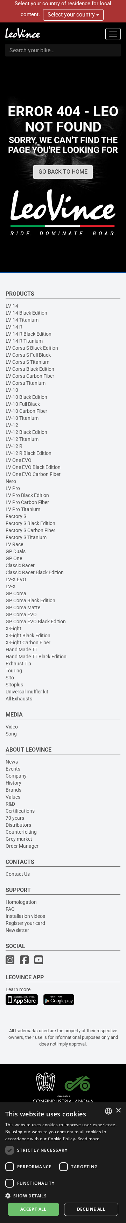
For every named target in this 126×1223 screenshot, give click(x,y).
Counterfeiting (21, 832)
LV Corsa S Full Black (28, 355)
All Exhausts (19, 698)
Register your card (25, 923)
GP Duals (16, 551)
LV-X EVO (16, 579)
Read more (88, 1139)
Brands (13, 790)
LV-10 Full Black (23, 404)
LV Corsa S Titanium (27, 362)
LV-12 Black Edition (26, 432)
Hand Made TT (21, 649)
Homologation (21, 902)
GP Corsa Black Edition (30, 600)
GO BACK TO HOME (63, 171)
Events (13, 769)
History (13, 783)
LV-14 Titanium (22, 320)
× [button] (118, 1110)
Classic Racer (20, 565)
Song (11, 734)
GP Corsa (16, 593)
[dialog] (63, 1162)
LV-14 (12, 306)
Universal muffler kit (27, 691)
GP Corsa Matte (23, 607)
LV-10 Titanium (22, 418)
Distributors (18, 825)
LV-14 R (14, 327)
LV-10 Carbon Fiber (26, 411)
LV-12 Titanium (22, 439)
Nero (11, 481)
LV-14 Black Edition (26, 313)
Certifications (20, 811)
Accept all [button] (33, 1209)
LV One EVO (18, 460)
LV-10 (12, 390)
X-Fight (13, 628)
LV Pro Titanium (23, 509)
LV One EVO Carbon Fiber (33, 474)
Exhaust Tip (18, 663)
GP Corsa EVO (21, 614)
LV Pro (13, 488)
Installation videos (25, 916)
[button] (63, 1195)
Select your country (72, 14)
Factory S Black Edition (30, 523)
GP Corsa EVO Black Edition (36, 621)
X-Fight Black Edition (28, 635)
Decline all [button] (91, 1209)
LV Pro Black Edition (27, 495)
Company (16, 776)
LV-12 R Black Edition (28, 453)
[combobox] (108, 1111)
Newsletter (17, 930)
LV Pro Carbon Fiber (27, 502)
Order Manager (22, 846)
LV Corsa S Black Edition (32, 348)
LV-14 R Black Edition (28, 334)
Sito (10, 677)
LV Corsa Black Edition (30, 369)
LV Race (14, 544)
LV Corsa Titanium (26, 383)
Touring (14, 670)
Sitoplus (14, 684)
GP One (14, 558)
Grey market (19, 839)
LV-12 (12, 425)
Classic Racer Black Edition (35, 572)
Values (13, 797)
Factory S (16, 516)
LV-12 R (14, 446)
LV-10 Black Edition (26, 397)
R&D (10, 804)
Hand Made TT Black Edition (36, 656)
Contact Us (18, 874)
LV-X (11, 586)
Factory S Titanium (26, 537)
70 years (15, 818)
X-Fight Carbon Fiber (28, 642)
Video (12, 727)
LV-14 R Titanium (24, 341)
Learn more (18, 989)
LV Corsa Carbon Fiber (30, 376)
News (12, 762)
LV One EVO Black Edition (33, 467)
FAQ (10, 909)
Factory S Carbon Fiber (30, 530)
